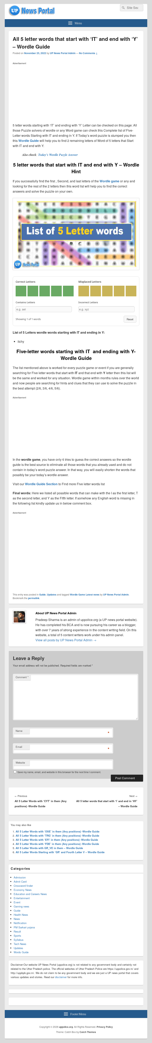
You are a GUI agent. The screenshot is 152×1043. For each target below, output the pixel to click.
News (17, 919)
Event (17, 902)
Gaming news (21, 906)
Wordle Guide (28, 140)
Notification (20, 923)
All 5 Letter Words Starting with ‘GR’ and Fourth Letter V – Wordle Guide (60, 852)
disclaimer (61, 977)
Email (19, 747)
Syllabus (19, 940)
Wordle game (109, 181)
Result (17, 931)
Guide (42, 594)
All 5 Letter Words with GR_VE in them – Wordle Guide (49, 848)
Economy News (23, 890)
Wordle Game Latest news (84, 594)
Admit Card (20, 881)
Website (20, 762)
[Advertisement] (76, 93)
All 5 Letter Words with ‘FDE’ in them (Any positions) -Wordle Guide (57, 844)
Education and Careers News (30, 894)
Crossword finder (23, 886)
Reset (130, 319)
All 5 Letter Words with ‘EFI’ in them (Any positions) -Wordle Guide (57, 840)
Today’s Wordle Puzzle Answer (58, 155)
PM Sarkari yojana (24, 927)
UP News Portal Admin (62, 53)
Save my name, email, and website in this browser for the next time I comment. (59, 772)
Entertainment (22, 898)
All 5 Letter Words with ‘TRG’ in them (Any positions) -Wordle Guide (57, 835)
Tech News (20, 944)
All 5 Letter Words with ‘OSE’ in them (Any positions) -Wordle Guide (57, 831)
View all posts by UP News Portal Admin (65, 640)
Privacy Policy (105, 1027)
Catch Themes (88, 1032)
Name (19, 731)
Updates (51, 594)
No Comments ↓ (88, 53)
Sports (17, 935)
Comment (22, 677)
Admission (20, 877)
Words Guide (21, 952)
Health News (21, 915)
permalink (33, 598)
